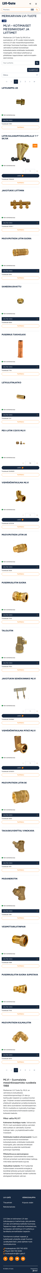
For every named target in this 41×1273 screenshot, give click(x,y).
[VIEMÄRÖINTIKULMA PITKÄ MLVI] (20, 744)
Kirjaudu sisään (27, 1203)
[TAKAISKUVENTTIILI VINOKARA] (20, 844)
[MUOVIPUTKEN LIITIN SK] (20, 796)
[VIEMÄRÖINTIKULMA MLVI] (20, 496)
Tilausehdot (7, 1203)
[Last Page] (34, 82)
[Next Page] (30, 82)
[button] (36, 10)
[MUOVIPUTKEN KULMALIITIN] (20, 1036)
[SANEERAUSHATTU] (20, 300)
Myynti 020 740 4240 (13, 1251)
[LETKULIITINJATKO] (20, 396)
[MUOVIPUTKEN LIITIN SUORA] (20, 252)
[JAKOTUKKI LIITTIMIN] (20, 204)
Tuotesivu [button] (20, 127)
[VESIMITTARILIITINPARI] (20, 940)
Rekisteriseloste (9, 1207)
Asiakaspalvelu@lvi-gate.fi (15, 1254)
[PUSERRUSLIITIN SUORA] (20, 596)
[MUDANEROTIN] (20, 892)
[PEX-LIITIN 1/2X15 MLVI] (20, 444)
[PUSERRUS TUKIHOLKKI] (20, 348)
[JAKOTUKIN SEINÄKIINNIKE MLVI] (20, 692)
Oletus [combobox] (5, 75)
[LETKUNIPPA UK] (20, 102)
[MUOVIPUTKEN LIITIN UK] (20, 548)
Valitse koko (7, 120)
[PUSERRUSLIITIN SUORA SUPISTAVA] (20, 988)
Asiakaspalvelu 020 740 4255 (16, 1248)
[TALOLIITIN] (20, 644)
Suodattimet (33, 70)
